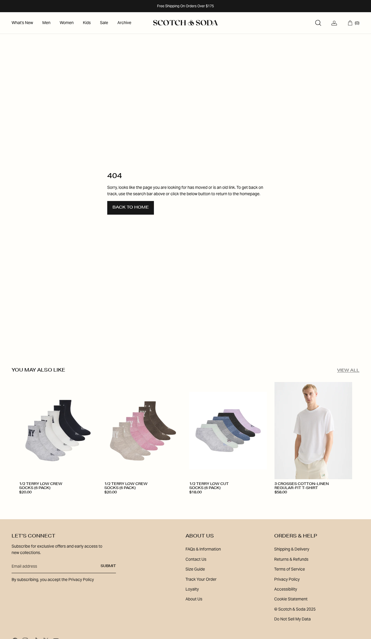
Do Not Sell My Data (292, 619)
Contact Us (196, 559)
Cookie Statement (291, 599)
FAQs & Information (203, 549)
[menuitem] (22, 23)
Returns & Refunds (291, 559)
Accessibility (285, 589)
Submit (108, 566)
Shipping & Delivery (291, 549)
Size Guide (195, 569)
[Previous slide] (28, 430)
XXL (335, 501)
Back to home (130, 208)
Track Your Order (201, 579)
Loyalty (192, 589)
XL (319, 501)
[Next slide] (88, 430)
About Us (194, 599)
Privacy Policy (287, 579)
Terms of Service (289, 569)
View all (348, 371)
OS (25, 501)
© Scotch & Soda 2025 (295, 609)
